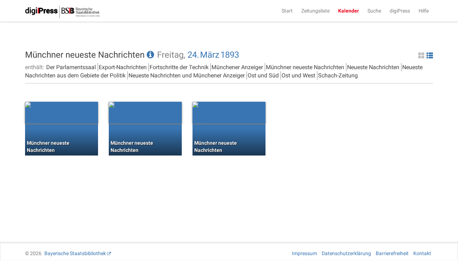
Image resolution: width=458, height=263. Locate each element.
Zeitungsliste (315, 11)
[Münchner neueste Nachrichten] (61, 112)
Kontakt (422, 253)
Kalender (348, 11)
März (209, 55)
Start (287, 11)
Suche (374, 11)
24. (193, 55)
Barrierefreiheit (392, 253)
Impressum (304, 253)
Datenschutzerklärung (346, 253)
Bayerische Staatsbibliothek (75, 253)
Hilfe (424, 11)
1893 (229, 55)
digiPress (400, 11)
